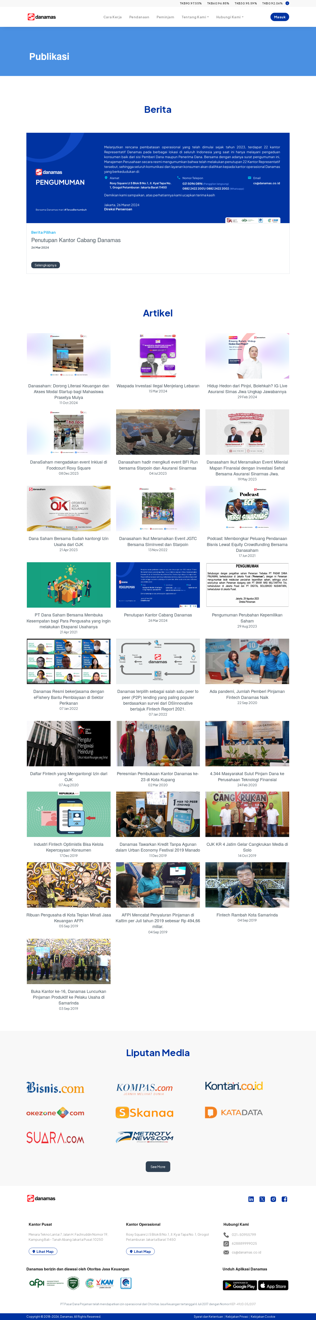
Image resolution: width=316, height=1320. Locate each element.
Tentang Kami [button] (194, 17)
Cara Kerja (112, 17)
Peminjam (165, 17)
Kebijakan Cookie (263, 1316)
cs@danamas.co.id (246, 1252)
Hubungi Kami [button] (228, 17)
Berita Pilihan (43, 232)
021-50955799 (244, 1234)
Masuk (280, 17)
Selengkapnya (45, 265)
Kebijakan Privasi (237, 1316)
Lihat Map (45, 1251)
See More (158, 1167)
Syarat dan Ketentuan (208, 1316)
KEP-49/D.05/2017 (243, 1304)
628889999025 (244, 1243)
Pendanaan (139, 17)
